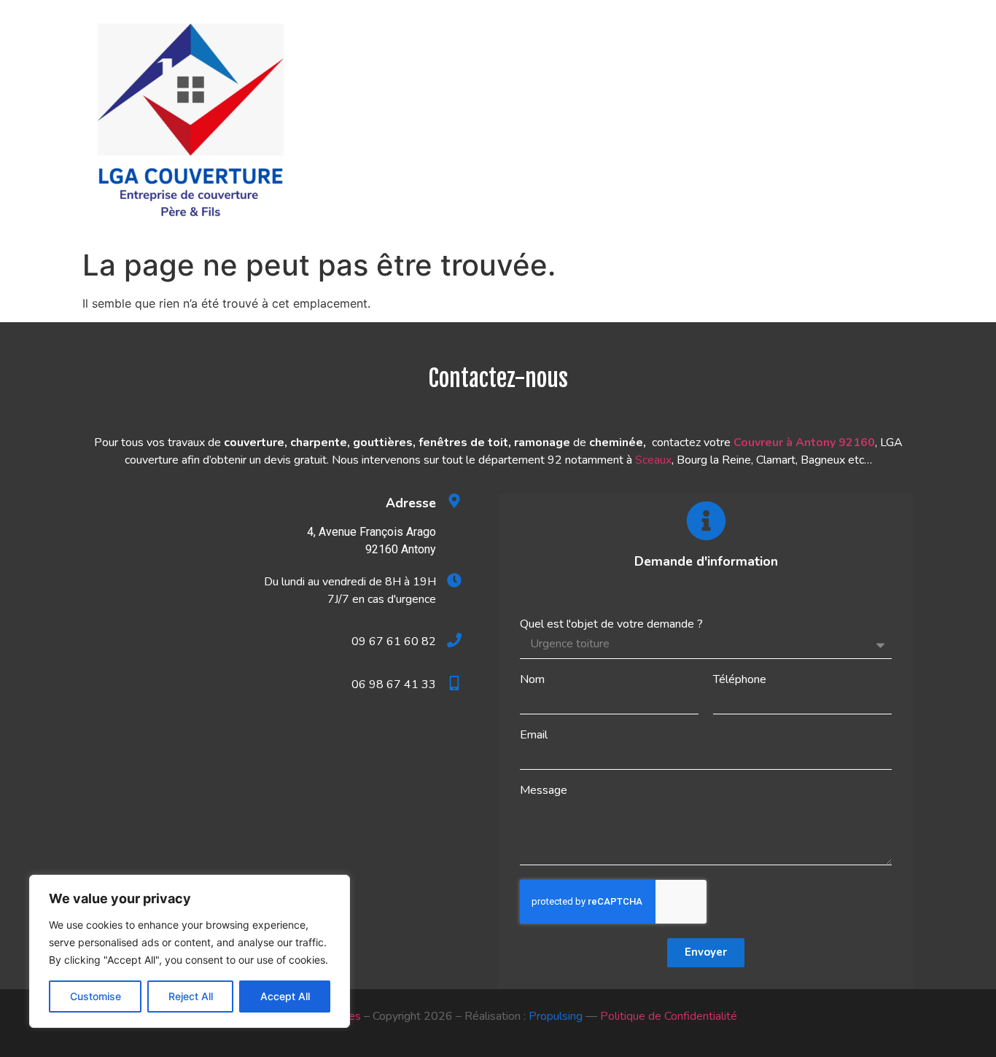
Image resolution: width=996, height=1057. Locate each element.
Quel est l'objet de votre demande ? (611, 624)
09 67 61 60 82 (393, 641)
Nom (532, 679)
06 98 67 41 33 (393, 684)
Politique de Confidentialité (668, 1016)
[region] (189, 951)
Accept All (285, 996)
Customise (95, 996)
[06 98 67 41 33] (454, 683)
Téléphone (739, 679)
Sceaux (653, 460)
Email (534, 735)
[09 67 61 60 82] (454, 640)
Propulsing (556, 1016)
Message (543, 790)
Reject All (190, 996)
